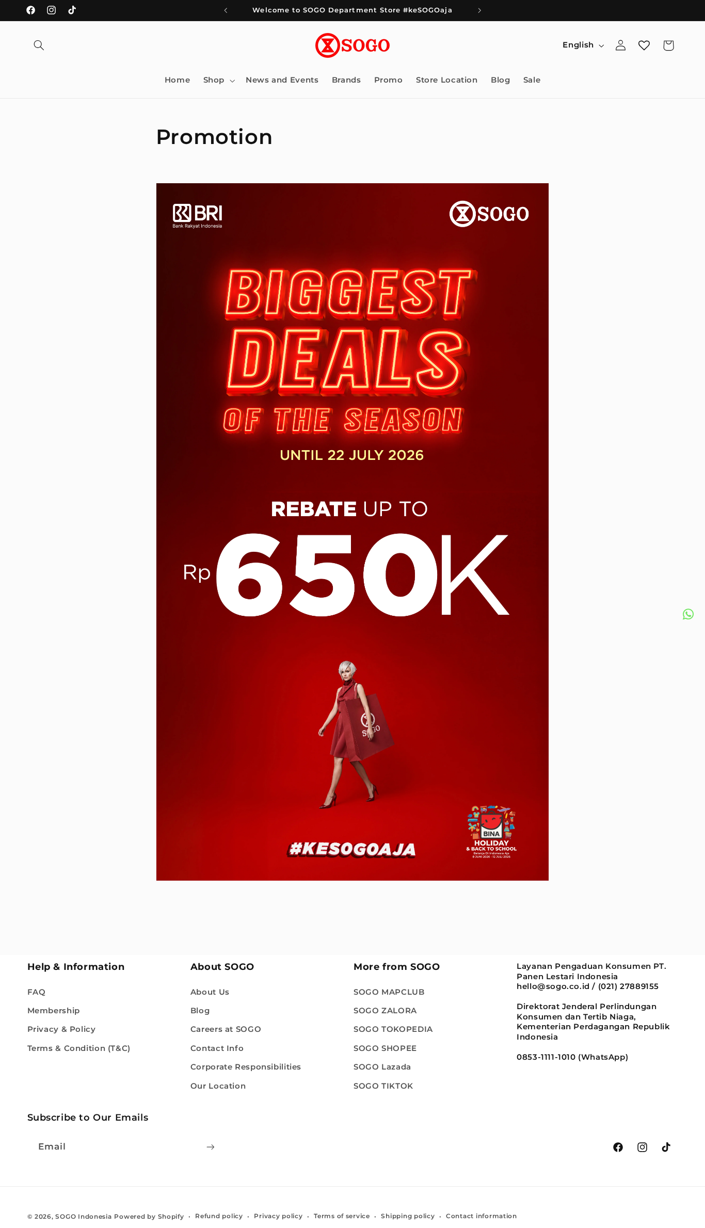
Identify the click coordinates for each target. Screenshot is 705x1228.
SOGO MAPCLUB (389, 991)
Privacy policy (278, 1216)
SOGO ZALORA (385, 1010)
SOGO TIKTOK (383, 1085)
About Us (210, 991)
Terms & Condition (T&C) (79, 1047)
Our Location (218, 1085)
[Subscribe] (210, 1147)
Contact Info (217, 1047)
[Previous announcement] (225, 10)
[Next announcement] (479, 10)
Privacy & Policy (61, 1029)
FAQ (36, 991)
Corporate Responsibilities (245, 1067)
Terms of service (342, 1216)
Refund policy (219, 1216)
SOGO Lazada (382, 1067)
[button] (39, 45)
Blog (200, 1010)
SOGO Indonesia (83, 1216)
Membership (53, 1010)
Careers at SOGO (225, 1029)
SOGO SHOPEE (385, 1047)
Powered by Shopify (149, 1216)
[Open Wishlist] (644, 45)
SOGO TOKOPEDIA (393, 1029)
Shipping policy (408, 1216)
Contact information (481, 1216)
